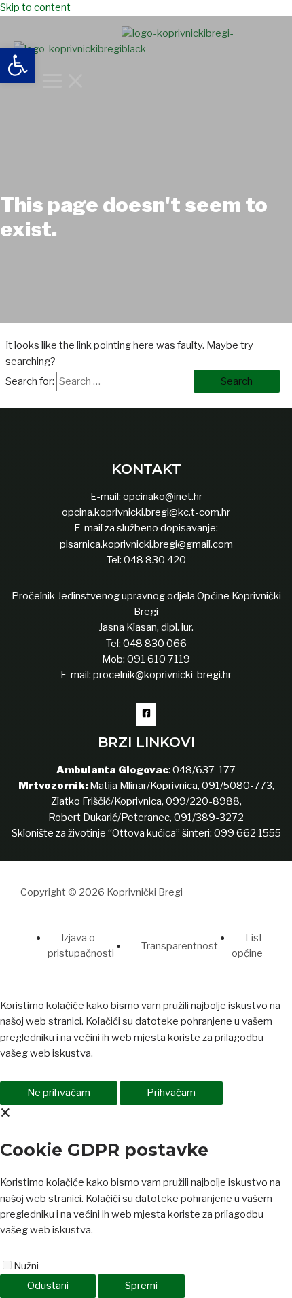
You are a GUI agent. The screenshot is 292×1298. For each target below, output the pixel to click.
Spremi (141, 1286)
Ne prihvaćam (58, 1093)
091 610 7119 (158, 659)
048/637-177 (203, 770)
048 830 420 (154, 560)
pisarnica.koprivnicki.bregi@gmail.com (146, 544)
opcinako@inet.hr (162, 497)
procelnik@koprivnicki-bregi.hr (162, 675)
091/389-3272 (209, 817)
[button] (17, 65)
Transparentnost (179, 946)
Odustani (48, 1286)
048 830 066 (154, 643)
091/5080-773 (236, 785)
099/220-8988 (203, 801)
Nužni (26, 1266)
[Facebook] (146, 714)
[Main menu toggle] (64, 82)
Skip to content (35, 7)
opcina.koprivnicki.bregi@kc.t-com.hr (146, 512)
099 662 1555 (247, 833)
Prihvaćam (171, 1093)
